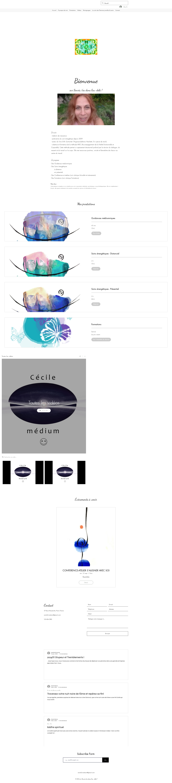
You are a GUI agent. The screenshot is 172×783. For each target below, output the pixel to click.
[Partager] (80, 356)
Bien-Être (49, 723)
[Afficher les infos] (84, 356)
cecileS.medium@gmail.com (52, 615)
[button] (112, 123)
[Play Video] (23, 472)
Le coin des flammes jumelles (53, 690)
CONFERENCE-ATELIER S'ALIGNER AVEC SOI (86, 570)
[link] (126, 218)
